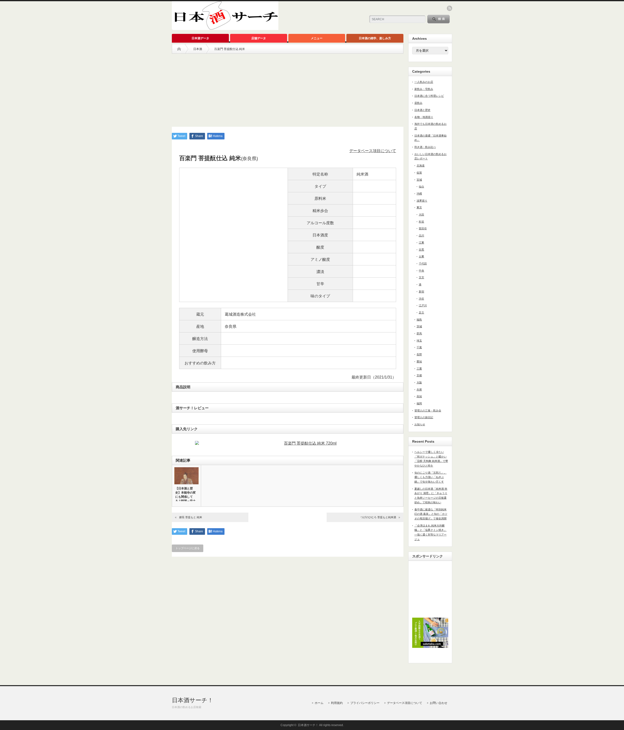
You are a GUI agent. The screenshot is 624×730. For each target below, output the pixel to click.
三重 (419, 368)
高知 (419, 396)
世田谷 (423, 228)
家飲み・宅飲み (423, 89)
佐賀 (419, 172)
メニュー (316, 38)
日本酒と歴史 (422, 109)
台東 (421, 256)
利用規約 (337, 703)
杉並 (421, 221)
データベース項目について (372, 151)
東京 (419, 207)
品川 (421, 235)
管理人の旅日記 (423, 417)
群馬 (419, 333)
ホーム (319, 703)
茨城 (419, 326)
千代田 (423, 263)
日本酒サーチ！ (192, 700)
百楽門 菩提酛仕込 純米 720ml (310, 443)
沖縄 (419, 193)
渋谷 (421, 298)
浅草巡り (422, 200)
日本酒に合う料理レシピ (429, 95)
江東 (421, 242)
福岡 (419, 403)
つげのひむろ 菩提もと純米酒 (378, 517)
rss (449, 8)
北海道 (421, 165)
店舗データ (258, 38)
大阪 (419, 382)
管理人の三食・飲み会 (427, 410)
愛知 (419, 361)
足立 (421, 312)
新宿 (421, 291)
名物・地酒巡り (423, 117)
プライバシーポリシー (365, 703)
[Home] (179, 49)
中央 (421, 270)
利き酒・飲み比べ (425, 147)
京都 (419, 375)
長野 (419, 354)
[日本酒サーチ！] (225, 28)
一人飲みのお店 (423, 81)
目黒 (421, 249)
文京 (421, 277)
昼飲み (418, 102)
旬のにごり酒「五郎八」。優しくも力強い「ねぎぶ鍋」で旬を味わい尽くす (430, 477)
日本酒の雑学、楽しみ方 (375, 38)
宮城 (419, 179)
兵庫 (419, 389)
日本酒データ (200, 38)
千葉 (419, 347)
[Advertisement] (287, 88)
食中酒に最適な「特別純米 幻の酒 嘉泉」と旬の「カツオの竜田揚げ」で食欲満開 (430, 514)
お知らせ (419, 424)
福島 (419, 319)
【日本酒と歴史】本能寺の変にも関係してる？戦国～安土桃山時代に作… (185, 497)
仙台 (421, 186)
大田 (421, 214)
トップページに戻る (188, 548)
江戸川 (423, 305)
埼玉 (419, 340)
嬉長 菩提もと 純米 (190, 517)
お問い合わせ (438, 703)
